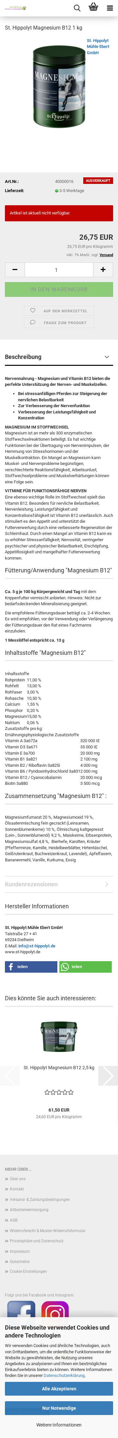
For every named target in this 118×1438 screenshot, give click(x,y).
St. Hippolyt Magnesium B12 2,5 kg (59, 1067)
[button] (15, 269)
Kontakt (17, 1189)
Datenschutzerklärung (64, 1375)
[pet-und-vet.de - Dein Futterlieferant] (13, 8)
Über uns (18, 1179)
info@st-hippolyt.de (36, 945)
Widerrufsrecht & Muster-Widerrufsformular (48, 1230)
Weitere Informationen (59, 1424)
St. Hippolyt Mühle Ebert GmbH (98, 46)
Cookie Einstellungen (28, 1271)
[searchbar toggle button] (77, 8)
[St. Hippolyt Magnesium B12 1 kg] (59, 86)
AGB (13, 1220)
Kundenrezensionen (31, 884)
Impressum (20, 1251)
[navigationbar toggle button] (110, 8)
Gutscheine (20, 1261)
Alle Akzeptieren (59, 1388)
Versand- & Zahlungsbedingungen (40, 1199)
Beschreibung (23, 356)
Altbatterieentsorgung (29, 1209)
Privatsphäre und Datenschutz (37, 1241)
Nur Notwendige (59, 1408)
